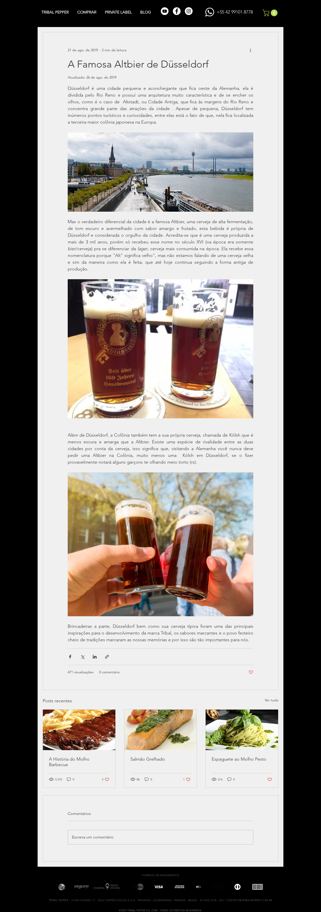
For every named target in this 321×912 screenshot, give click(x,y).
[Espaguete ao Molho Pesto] (242, 730)
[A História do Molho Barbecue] (79, 730)
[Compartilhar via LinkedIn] (94, 656)
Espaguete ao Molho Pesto (239, 759)
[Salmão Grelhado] (160, 730)
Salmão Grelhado (147, 759)
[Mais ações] (250, 50)
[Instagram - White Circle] (189, 11)
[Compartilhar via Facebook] (70, 656)
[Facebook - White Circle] (177, 11)
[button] (271, 13)
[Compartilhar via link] (107, 656)
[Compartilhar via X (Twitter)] (82, 656)
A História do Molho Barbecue (69, 761)
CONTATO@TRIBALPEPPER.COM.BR (249, 900)
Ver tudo (271, 700)
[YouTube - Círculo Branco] (165, 11)
